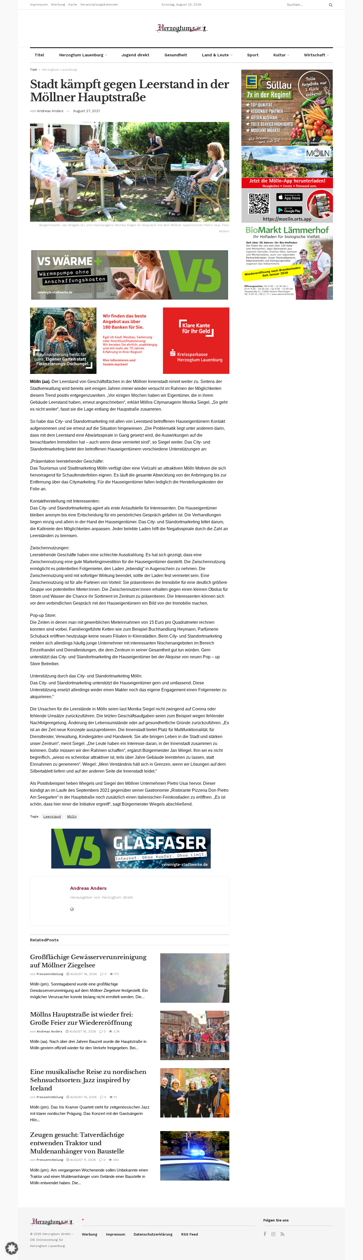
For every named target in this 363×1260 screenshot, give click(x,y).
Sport (253, 55)
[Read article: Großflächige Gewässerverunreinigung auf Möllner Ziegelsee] (194, 978)
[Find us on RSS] (282, 1234)
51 (115, 1097)
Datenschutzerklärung (153, 1234)
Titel (39, 55)
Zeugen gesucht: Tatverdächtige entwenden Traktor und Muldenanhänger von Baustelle (77, 1143)
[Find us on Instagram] (273, 1234)
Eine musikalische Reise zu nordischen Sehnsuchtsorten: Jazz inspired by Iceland (88, 1080)
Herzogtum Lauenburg (81, 55)
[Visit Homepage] (181, 28)
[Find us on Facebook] (264, 1234)
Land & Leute (215, 55)
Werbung (58, 4)
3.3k (116, 1031)
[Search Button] (329, 4)
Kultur (279, 55)
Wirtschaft (314, 55)
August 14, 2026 (83, 1097)
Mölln (72, 816)
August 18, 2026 (83, 974)
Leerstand (52, 816)
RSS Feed (189, 1234)
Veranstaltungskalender (99, 4)
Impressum (39, 4)
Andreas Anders (50, 111)
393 (115, 1160)
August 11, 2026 (82, 1160)
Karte (72, 4)
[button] (11, 1248)
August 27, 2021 (86, 111)
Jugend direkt (135, 55)
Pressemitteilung (50, 974)
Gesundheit (175, 55)
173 (116, 974)
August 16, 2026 (82, 1031)
